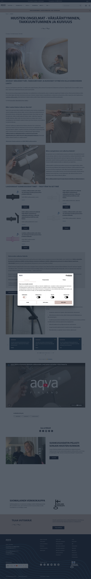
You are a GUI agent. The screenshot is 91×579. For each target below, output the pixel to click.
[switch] (38, 297)
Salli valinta (45, 302)
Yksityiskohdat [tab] (45, 279)
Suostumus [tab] (26, 280)
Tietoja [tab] (64, 279)
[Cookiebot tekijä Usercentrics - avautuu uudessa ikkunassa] (66, 276)
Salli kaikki (63, 302)
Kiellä (27, 302)
